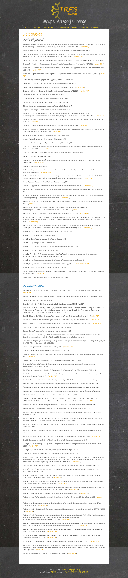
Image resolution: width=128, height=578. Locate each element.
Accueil (28, 27)
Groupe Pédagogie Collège (64, 22)
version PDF (78, 56)
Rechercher (84, 27)
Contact (94, 27)
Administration (71, 572)
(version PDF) (84, 47)
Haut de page (83, 572)
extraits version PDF (83, 264)
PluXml (53, 572)
